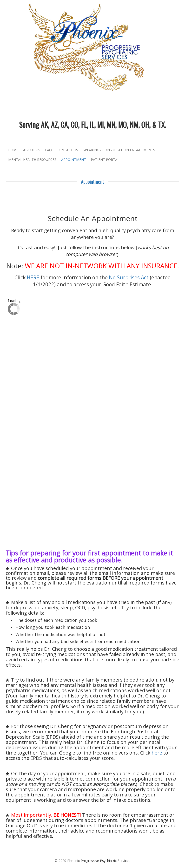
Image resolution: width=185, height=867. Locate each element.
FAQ (48, 150)
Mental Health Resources (32, 159)
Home (13, 150)
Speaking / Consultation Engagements (119, 150)
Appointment (73, 159)
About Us (31, 150)
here (157, 752)
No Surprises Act (129, 277)
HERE (33, 277)
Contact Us (67, 150)
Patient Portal (105, 159)
